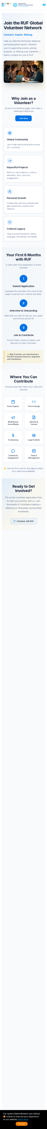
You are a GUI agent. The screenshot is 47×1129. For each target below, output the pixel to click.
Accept (21, 1124)
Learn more (23, 1119)
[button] (44, 5)
